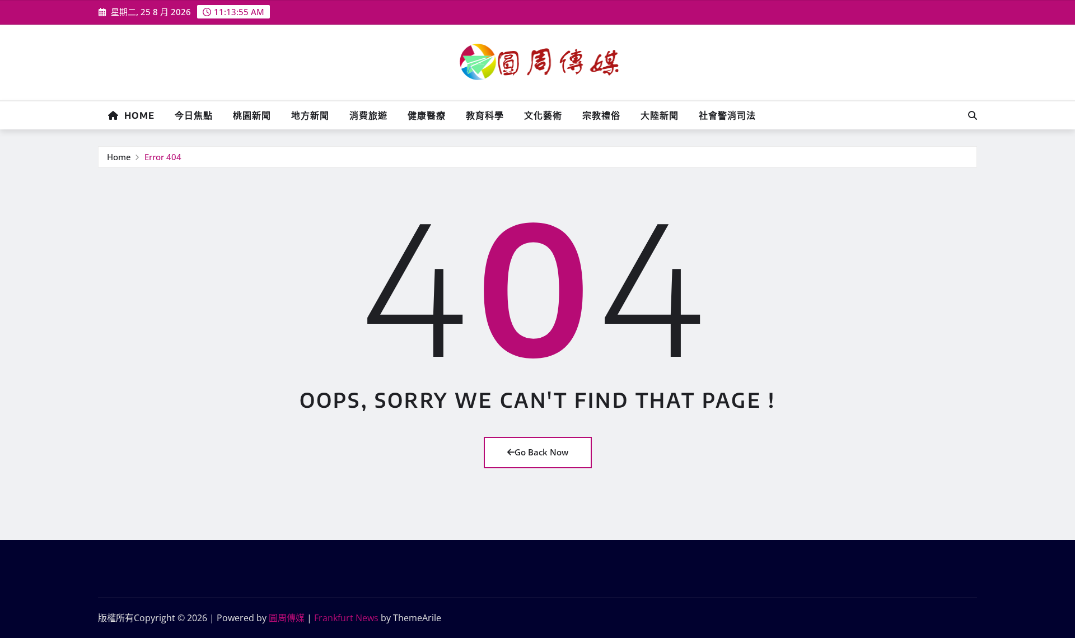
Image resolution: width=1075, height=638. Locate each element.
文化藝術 (543, 115)
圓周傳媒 (287, 618)
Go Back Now (541, 452)
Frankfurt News (346, 618)
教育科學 (485, 115)
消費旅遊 (368, 115)
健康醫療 (427, 115)
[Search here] (972, 115)
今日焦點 (194, 115)
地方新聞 (310, 115)
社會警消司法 (727, 115)
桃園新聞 (252, 115)
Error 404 (162, 156)
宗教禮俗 (601, 115)
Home (137, 115)
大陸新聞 (660, 115)
